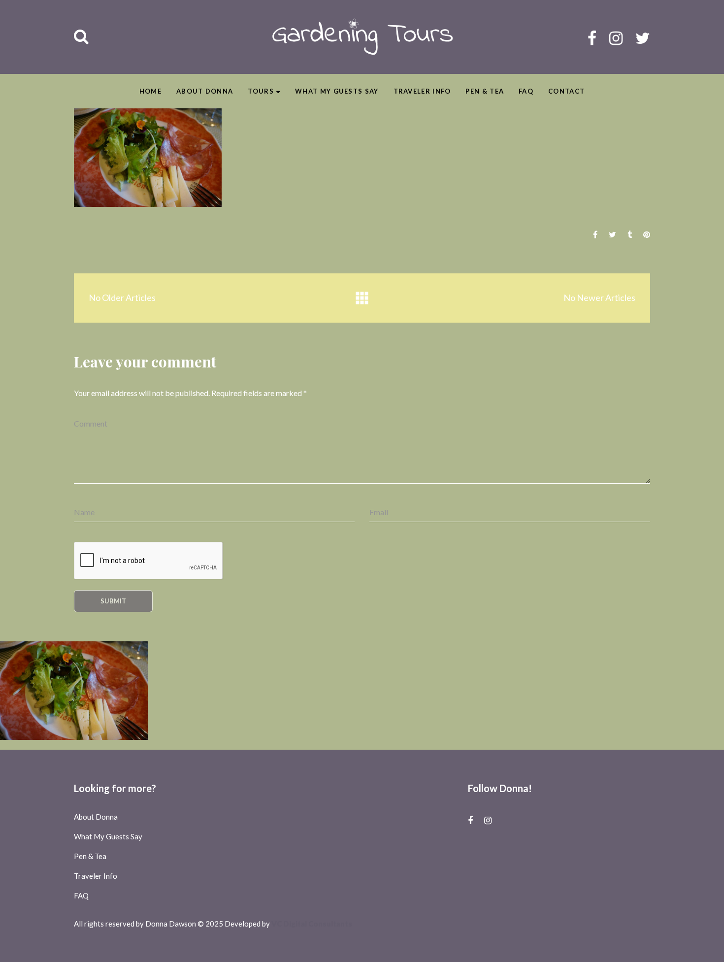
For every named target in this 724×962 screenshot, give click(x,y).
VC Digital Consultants (311, 923)
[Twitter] (642, 37)
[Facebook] (592, 37)
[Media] (362, 298)
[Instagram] (616, 37)
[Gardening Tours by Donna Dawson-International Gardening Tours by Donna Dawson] (362, 37)
